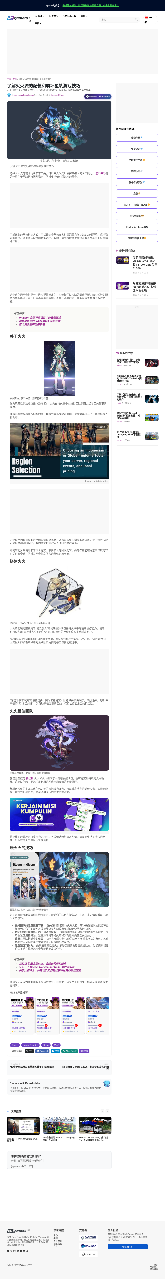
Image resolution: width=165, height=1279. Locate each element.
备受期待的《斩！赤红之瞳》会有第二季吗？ (128, 361)
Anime (119, 366)
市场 (55, 1235)
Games (54, 95)
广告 (55, 1246)
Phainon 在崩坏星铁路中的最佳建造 (40, 317)
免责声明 (154, 1267)
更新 (37, 23)
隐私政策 (154, 1269)
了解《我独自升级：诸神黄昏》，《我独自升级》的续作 (129, 397)
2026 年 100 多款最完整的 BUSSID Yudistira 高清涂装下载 (129, 378)
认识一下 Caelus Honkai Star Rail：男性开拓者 (46, 967)
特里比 (30, 778)
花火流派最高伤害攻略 (32, 324)
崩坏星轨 (101, 173)
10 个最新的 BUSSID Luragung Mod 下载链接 (59, 1138)
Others (61, 95)
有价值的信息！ (82, 5)
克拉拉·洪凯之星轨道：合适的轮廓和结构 (42, 963)
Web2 (56, 1045)
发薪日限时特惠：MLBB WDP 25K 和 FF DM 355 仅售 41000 (145, 263)
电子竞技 (53, 16)
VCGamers (25, 1265)
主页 (9, 79)
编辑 (55, 1238)
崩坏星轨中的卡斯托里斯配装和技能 (39, 321)
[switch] (145, 22)
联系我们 (57, 1243)
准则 (156, 1265)
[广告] (82, 51)
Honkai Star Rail (30, 1045)
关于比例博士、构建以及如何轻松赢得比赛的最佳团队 (50, 970)
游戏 (39, 16)
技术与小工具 (69, 16)
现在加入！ (127, 1246)
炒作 (83, 16)
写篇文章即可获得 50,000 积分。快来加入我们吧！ (145, 287)
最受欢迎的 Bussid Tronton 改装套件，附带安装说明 (128, 415)
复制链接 (84, 1051)
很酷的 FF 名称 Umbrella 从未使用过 (22, 1140)
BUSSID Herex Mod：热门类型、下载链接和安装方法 (93, 1138)
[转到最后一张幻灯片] (102, 1111)
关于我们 (57, 1241)
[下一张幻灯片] (107, 1111)
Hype (119, 403)
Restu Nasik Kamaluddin (23, 95)
